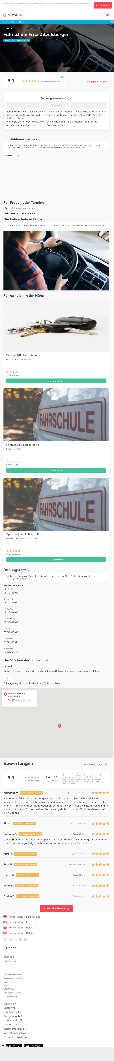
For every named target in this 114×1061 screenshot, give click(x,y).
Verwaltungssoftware (16, 1032)
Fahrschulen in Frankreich (23, 922)
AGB (5, 985)
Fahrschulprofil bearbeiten (73, 147)
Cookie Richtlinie (10, 996)
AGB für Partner (10, 989)
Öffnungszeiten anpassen (18, 578)
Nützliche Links (12, 1012)
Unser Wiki (9, 1007)
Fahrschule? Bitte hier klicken (13, 22)
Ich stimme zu (103, 5)
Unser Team (10, 961)
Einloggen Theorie (97, 81)
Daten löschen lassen (12, 974)
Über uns (8, 956)
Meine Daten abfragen (13, 978)
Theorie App (10, 1024)
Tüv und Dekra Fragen (16, 1037)
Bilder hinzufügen (98, 225)
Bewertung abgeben (50, 81)
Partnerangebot (12, 1016)
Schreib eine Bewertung (56, 908)
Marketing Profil (12, 1020)
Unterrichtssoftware (15, 1028)
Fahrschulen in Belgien (22, 933)
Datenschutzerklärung (13, 993)
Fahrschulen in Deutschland (24, 916)
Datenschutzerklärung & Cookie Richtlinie (75, 5)
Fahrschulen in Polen (21, 927)
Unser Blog (9, 1003)
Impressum (8, 982)
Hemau (9, 28)
